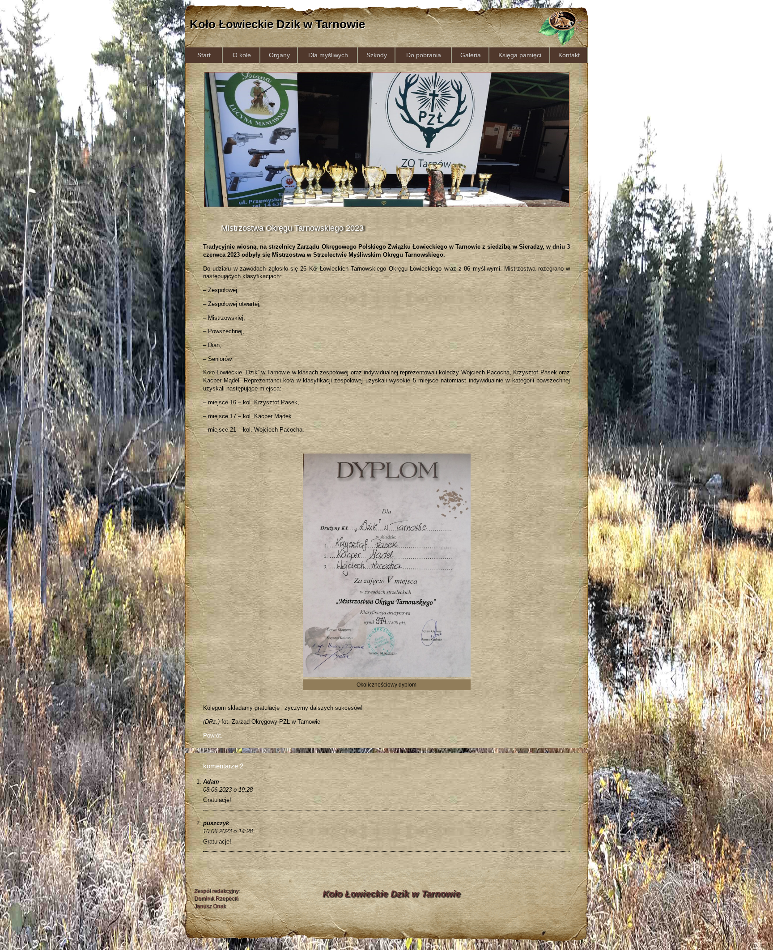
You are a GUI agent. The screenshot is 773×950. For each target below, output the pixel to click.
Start (204, 55)
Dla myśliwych (328, 55)
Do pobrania (423, 55)
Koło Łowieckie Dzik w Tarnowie (277, 24)
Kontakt (569, 55)
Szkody (376, 55)
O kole (242, 55)
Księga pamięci (519, 55)
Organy (279, 55)
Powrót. (213, 735)
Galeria (470, 55)
